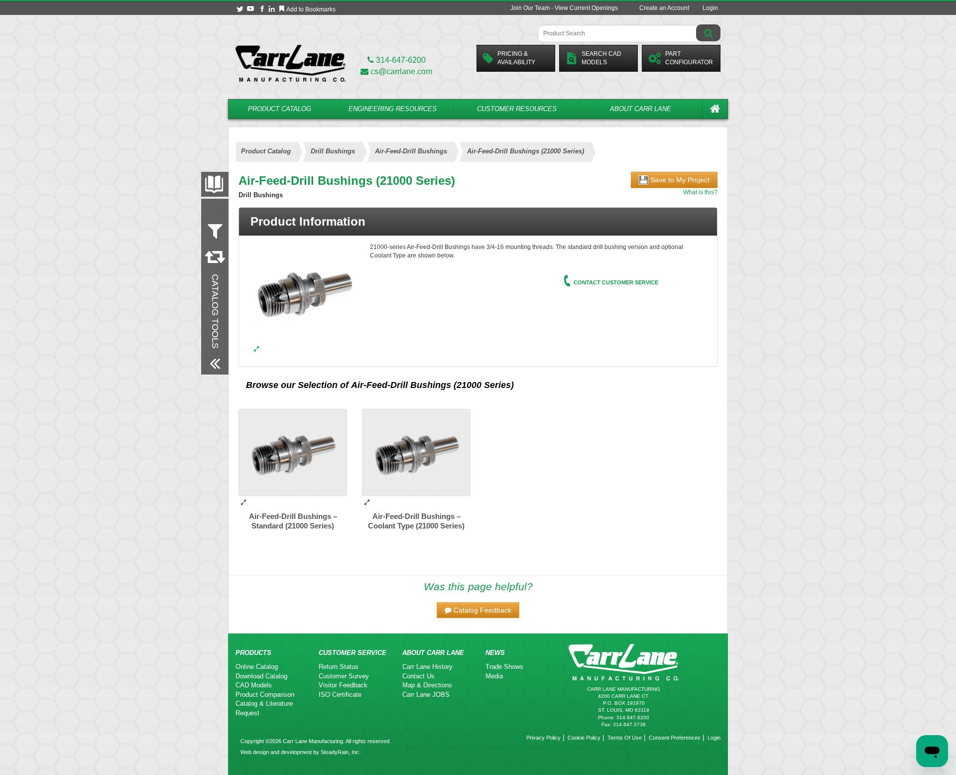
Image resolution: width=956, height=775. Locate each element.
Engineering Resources (393, 109)
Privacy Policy (543, 738)
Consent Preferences (675, 738)
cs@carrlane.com (401, 71)
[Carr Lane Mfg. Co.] (291, 63)
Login (710, 7)
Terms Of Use (624, 738)
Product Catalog (279, 109)
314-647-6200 (400, 60)
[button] (478, 610)
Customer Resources (517, 109)
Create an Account (664, 7)
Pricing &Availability (516, 58)
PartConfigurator (689, 58)
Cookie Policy (584, 738)
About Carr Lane (640, 109)
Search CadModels (601, 58)
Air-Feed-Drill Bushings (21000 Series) (432, 385)
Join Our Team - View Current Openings (564, 7)
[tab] (478, 222)
